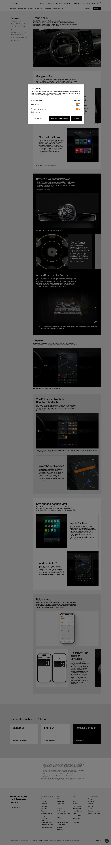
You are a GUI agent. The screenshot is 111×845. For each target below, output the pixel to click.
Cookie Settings (35, 112)
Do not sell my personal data (59, 118)
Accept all (77, 118)
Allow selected (37, 118)
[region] (56, 104)
